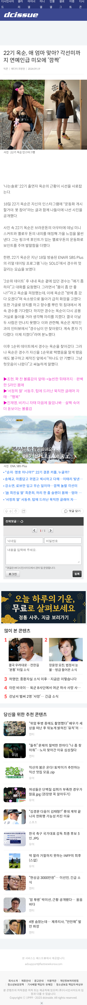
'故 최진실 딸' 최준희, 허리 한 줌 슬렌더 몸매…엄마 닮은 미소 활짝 (43, 493)
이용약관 (51, 980)
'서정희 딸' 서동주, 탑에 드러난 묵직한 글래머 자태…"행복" (39, 500)
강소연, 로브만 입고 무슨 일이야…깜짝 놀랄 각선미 (41, 486)
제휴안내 (26, 980)
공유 (23, 511)
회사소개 (13, 980)
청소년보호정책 (16, 984)
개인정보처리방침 (69, 980)
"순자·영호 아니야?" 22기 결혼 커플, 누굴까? (37, 472)
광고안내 (39, 980)
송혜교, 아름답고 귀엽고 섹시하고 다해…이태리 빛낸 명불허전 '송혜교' (42, 479)
